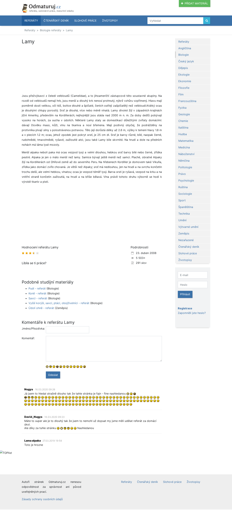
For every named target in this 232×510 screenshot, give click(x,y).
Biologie (183, 54)
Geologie (184, 114)
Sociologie (185, 193)
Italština (183, 127)
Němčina (184, 160)
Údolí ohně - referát (41, 308)
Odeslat (53, 375)
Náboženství (186, 154)
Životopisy (110, 20)
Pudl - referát (37, 288)
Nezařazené (186, 240)
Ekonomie (184, 81)
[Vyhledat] (206, 20)
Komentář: (28, 338)
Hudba (182, 134)
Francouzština (187, 101)
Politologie (185, 167)
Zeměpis (183, 233)
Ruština (183, 187)
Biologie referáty (50, 30)
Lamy (69, 30)
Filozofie (183, 87)
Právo (182, 174)
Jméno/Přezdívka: (32, 328)
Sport (182, 200)
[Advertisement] (92, 69)
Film (181, 94)
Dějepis (183, 68)
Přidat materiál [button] (196, 3)
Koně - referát (37, 293)
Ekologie (184, 74)
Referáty (31, 20)
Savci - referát (38, 298)
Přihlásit (185, 294)
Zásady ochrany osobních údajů (42, 499)
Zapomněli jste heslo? (192, 313)
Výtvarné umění (188, 227)
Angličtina (184, 48)
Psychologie (186, 180)
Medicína (184, 147)
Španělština (185, 207)
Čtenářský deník (56, 20)
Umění (182, 220)
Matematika (185, 140)
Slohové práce (85, 20)
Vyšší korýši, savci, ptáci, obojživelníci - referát (59, 303)
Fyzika (182, 107)
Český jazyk (186, 61)
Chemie (183, 121)
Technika (184, 213)
